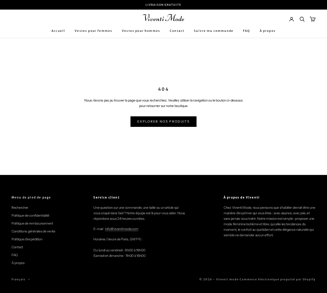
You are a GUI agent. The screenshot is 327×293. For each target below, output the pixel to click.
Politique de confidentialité (30, 215)
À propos (268, 31)
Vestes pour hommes (141, 31)
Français (18, 279)
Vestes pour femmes (93, 31)
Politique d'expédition (26, 239)
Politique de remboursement (32, 223)
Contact (177, 31)
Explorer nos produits (163, 121)
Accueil (58, 31)
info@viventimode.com (121, 229)
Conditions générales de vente (33, 231)
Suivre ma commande (213, 31)
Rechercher (19, 207)
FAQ (246, 31)
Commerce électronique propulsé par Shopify (278, 279)
